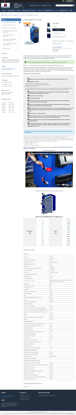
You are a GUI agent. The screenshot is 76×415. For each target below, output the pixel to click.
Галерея (18, 10)
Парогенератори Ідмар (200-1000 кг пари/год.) (9, 40)
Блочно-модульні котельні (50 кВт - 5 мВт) (10, 44)
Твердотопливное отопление (8, 22)
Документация (25, 10)
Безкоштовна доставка (59, 36)
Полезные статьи (6, 48)
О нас (56, 10)
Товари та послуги (8, 15)
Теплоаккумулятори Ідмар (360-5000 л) (10, 31)
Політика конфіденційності (69, 413)
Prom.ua (45, 412)
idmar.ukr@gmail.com (8, 92)
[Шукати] (74, 5)
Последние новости (49, 10)
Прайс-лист (33, 10)
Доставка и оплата (64, 10)
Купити (58, 29)
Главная (4, 10)
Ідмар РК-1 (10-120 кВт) (19, 15)
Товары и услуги (11, 10)
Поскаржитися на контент (56, 413)
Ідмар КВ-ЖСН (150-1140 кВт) (8, 36)
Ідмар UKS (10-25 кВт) (8, 25)
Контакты (40, 10)
